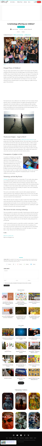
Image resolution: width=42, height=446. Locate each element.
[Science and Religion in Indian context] (21, 332)
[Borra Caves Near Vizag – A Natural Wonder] (21, 359)
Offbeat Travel (21, 363)
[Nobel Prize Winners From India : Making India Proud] (34, 372)
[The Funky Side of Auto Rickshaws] (21, 372)
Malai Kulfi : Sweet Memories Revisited (21, 352)
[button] (34, 2)
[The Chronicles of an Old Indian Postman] (8, 359)
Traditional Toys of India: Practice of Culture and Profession (8, 338)
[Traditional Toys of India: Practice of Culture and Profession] (8, 332)
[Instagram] (13, 435)
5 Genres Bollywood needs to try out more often (34, 338)
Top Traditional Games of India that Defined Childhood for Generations (34, 317)
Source (5, 64)
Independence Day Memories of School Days (34, 303)
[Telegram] (21, 435)
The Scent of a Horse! (8, 378)
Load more (20, 382)
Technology (6, 179)
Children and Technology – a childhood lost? (22, 34)
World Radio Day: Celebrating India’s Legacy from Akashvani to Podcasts (8, 303)
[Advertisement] (21, 13)
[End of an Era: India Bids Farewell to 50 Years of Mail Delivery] (7, 310)
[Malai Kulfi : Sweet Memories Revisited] (21, 345)
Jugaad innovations (8, 351)
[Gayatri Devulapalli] (11, 29)
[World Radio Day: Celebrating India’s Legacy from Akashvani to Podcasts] (7, 296)
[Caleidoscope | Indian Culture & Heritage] (4, 2)
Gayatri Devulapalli (15, 29)
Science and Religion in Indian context (21, 338)
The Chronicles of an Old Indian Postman (8, 365)
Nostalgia (23, 31)
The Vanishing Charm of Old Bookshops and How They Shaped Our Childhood (21, 317)
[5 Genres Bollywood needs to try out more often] (34, 332)
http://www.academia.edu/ (8, 235)
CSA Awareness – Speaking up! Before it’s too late (34, 352)
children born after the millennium (27, 139)
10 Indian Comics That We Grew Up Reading (34, 365)
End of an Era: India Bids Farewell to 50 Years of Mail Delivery (7, 317)
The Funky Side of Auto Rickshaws (21, 379)
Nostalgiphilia (7, 315)
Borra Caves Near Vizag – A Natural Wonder (21, 365)
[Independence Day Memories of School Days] (34, 296)
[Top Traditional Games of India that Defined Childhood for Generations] (34, 310)
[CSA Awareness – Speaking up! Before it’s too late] (34, 345)
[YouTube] (17, 435)
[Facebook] (24, 435)
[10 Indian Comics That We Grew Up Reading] (34, 359)
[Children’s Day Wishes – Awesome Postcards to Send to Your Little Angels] (21, 296)
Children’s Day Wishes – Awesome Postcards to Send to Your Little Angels (21, 303)
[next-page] (21, 321)
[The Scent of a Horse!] (8, 372)
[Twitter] (28, 435)
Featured (18, 31)
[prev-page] (20, 321)
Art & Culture (34, 315)
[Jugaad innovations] (8, 345)
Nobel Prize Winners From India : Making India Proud (34, 379)
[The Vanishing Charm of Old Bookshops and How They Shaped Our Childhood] (21, 310)
